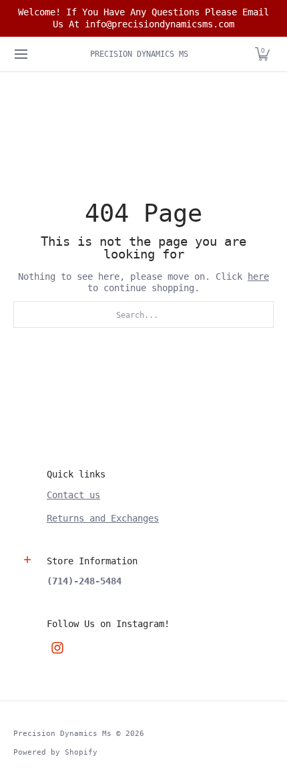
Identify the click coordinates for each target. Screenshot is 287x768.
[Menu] (20, 54)
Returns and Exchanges (103, 518)
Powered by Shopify (55, 752)
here (258, 276)
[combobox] (143, 314)
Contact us (73, 495)
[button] (262, 54)
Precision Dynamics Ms (139, 54)
